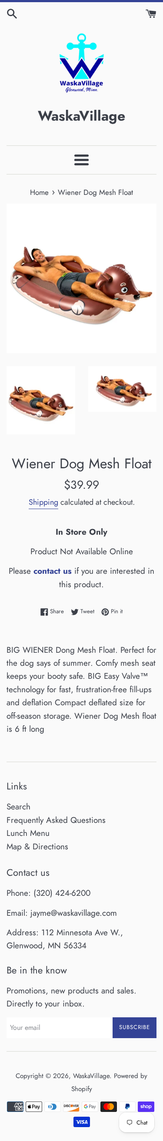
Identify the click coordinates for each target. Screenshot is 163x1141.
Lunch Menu (28, 833)
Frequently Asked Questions (56, 820)
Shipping (43, 502)
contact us (52, 571)
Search (18, 806)
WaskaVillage (91, 1076)
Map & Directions (37, 846)
